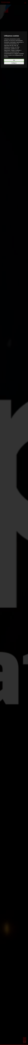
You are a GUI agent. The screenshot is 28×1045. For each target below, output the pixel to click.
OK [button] (14, 60)
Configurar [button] (14, 63)
